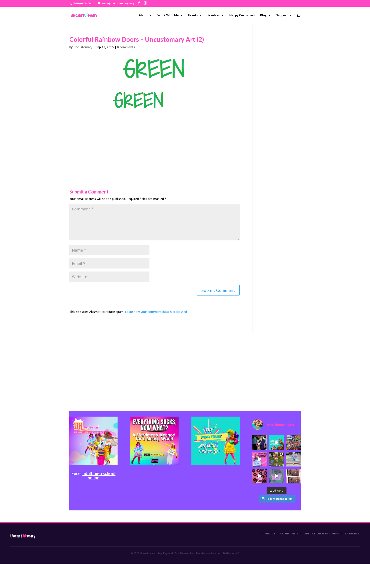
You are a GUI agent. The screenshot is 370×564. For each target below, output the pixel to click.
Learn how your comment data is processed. (156, 312)
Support (282, 15)
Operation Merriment (322, 533)
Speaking (352, 533)
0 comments (126, 47)
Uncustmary (22, 535)
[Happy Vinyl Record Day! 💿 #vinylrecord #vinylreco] (259, 476)
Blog (263, 15)
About (143, 15)
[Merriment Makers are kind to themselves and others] (293, 459)
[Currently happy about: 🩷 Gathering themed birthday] (276, 459)
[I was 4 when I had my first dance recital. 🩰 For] (259, 442)
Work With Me (168, 15)
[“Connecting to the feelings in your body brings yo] (293, 476)
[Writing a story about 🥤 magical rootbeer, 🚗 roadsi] (276, 476)
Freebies (213, 15)
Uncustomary (82, 47)
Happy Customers (242, 15)
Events (193, 15)
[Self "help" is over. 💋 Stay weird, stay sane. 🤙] (276, 442)
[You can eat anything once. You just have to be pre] (259, 459)
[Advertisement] (154, 140)
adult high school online (98, 475)
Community (289, 533)
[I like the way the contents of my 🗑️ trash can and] (293, 442)
